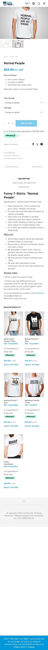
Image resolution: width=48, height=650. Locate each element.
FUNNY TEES (14, 57)
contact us (39, 293)
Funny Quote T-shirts (15, 158)
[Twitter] (38, 144)
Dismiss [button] (31, 647)
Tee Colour (9, 98)
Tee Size (7, 108)
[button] (27, 3)
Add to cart (26, 123)
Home (6, 57)
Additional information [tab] (24, 183)
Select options (11, 365)
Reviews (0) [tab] (24, 187)
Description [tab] (24, 179)
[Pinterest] (42, 144)
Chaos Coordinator (8, 463)
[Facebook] (34, 144)
